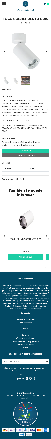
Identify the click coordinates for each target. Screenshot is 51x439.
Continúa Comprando (25, 155)
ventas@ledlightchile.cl (25, 319)
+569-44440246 (25, 322)
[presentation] (4, 51)
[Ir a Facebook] (27, 379)
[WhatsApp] (34, 379)
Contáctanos (25, 151)
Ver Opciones (25, 257)
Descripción (7, 96)
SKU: (4, 89)
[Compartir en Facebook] (14, 179)
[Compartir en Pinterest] (21, 179)
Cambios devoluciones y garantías (25, 341)
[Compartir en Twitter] (17, 179)
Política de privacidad (25, 344)
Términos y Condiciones (25, 338)
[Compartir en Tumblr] (23, 179)
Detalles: (6, 163)
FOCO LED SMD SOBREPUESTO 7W (25, 239)
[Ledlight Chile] (25, 3)
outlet (25, 348)
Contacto (25, 335)
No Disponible (8, 138)
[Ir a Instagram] (30, 379)
